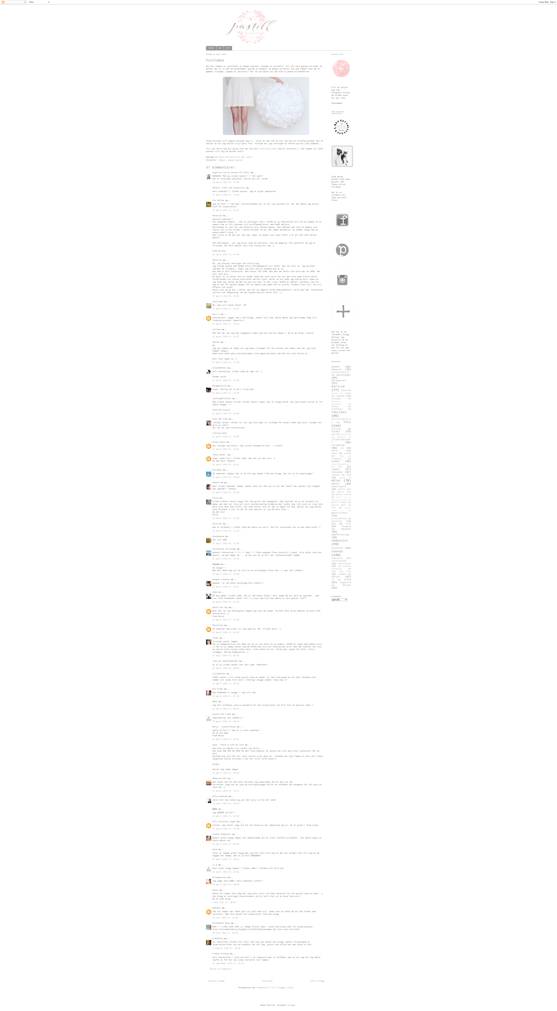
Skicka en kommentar (221, 969)
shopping (346, 526)
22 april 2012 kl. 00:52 (226, 656)
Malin (215, 890)
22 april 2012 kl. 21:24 (226, 816)
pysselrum (336, 521)
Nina (215, 849)
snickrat (337, 548)
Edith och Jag (220, 607)
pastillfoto (339, 513)
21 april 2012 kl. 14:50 (226, 254)
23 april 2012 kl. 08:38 (226, 844)
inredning (337, 445)
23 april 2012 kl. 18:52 (226, 859)
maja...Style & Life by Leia (228, 745)
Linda (215, 638)
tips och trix (341, 571)
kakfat (334, 451)
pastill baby (344, 489)
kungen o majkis (221, 579)
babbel (335, 367)
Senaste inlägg (216, 981)
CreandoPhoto (219, 368)
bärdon (348, 393)
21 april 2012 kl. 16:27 (226, 337)
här (252, 141)
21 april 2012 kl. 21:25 (226, 543)
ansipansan (218, 536)
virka (347, 579)
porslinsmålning (339, 519)
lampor (222, 160)
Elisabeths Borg (221, 923)
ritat (348, 524)
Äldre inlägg (317, 981)
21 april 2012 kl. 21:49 (226, 574)
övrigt (346, 585)
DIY (227, 48)
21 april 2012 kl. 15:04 (226, 296)
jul (342, 448)
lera (348, 475)
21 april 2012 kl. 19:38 (226, 414)
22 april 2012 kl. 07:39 (226, 696)
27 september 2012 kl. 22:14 (228, 963)
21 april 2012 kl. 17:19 (226, 362)
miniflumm (218, 302)
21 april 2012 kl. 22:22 (226, 587)
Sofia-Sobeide (220, 796)
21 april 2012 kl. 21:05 (226, 518)
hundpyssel (341, 437)
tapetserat (337, 558)
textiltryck (344, 563)
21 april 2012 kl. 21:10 (226, 531)
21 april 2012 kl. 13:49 (226, 182)
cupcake (340, 396)
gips (333, 434)
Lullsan (217, 329)
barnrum (338, 386)
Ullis (215, 498)
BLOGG (211, 48)
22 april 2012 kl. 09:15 (226, 739)
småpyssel (339, 540)
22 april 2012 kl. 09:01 (226, 721)
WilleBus (217, 470)
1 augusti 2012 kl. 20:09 (226, 948)
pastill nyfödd (338, 502)
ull (332, 580)
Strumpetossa (219, 877)
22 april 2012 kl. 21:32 (226, 829)
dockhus (335, 407)
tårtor (335, 577)
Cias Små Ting (220, 419)
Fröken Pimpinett (222, 834)
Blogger (292, 1005)
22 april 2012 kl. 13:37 (226, 791)
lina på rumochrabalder (225, 661)
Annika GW (218, 483)
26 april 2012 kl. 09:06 (226, 885)
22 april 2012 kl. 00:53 (226, 668)
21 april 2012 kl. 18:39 (226, 393)
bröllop (334, 393)
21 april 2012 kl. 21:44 (226, 559)
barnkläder (344, 375)
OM (220, 48)
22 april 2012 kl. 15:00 (226, 803)
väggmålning (345, 583)
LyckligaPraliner (222, 398)
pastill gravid (341, 500)
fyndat (335, 431)
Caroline (217, 524)
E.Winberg (218, 938)
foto (347, 422)
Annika (216, 342)
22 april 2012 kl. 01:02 (226, 684)
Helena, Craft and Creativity (229, 188)
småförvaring (340, 534)
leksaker (337, 472)
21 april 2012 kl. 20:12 (226, 465)
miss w (216, 314)
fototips (336, 429)
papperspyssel (235, 160)
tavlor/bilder (339, 561)
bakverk (336, 369)
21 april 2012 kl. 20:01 (226, 449)
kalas (334, 453)
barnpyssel (338, 380)
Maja (208, 149)
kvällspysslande (268, 149)
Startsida (267, 981)
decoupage (336, 399)
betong (344, 390)
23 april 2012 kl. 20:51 (226, 872)
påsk (333, 524)
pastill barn (344, 492)
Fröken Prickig (221, 954)
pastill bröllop (343, 495)
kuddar (335, 461)
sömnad (337, 551)
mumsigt (342, 478)
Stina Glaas (219, 442)
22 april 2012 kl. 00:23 (226, 632)
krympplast (336, 459)
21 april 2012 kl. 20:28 (226, 477)
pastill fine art (343, 497)
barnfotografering (340, 372)
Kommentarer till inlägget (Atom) (275, 988)
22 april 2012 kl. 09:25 (226, 773)
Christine (218, 625)
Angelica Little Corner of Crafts (231, 173)
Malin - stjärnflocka (224, 727)
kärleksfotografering (340, 464)
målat (336, 480)
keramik (347, 453)
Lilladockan (219, 674)
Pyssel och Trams (222, 714)
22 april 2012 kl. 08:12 (226, 709)
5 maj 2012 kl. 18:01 (224, 902)
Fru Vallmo (218, 200)
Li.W (215, 865)
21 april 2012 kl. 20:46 (226, 492)
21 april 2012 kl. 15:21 (226, 309)
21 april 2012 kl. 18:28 (226, 380)
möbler (335, 484)
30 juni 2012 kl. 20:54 (225, 933)
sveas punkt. (219, 455)
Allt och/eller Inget (224, 822)
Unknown (217, 908)
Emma (215, 592)
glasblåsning (346, 434)
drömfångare (337, 409)
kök (340, 467)
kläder (341, 456)
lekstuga (335, 475)
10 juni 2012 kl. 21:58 (225, 918)
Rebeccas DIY (219, 778)
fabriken (339, 412)
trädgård (342, 574)
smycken (346, 529)
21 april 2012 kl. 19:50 (226, 437)
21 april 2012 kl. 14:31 (226, 210)
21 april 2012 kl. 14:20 (226, 195)
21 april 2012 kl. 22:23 (226, 602)
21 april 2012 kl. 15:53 (226, 324)
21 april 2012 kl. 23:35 (226, 620)
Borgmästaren (219, 386)
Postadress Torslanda (224, 549)
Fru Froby (218, 689)
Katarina (217, 216)
